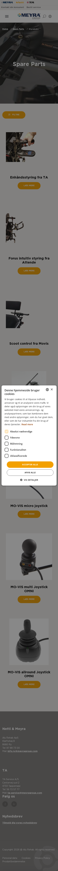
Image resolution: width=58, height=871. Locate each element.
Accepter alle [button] (30, 464)
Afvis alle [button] (30, 472)
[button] (29, 480)
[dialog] (28, 435)
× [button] (51, 389)
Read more (27, 424)
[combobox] (47, 389)
